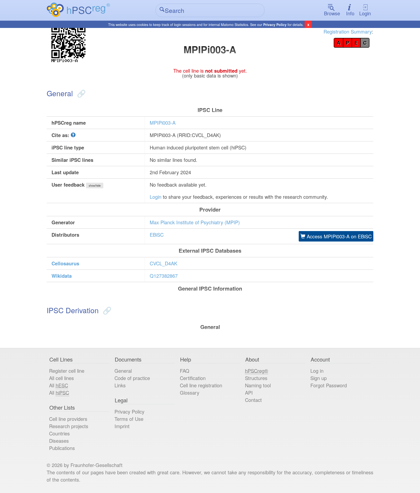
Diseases (59, 440)
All (58, 385)
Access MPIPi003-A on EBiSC (338, 236)
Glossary (189, 392)
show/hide (95, 185)
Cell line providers (68, 418)
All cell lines (61, 377)
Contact (253, 399)
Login (365, 13)
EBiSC (157, 234)
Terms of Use (128, 418)
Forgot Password (328, 385)
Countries (59, 433)
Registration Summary (348, 31)
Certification (193, 377)
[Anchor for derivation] (106, 310)
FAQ (184, 370)
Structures (256, 377)
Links (120, 385)
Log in (317, 370)
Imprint (122, 426)
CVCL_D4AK (163, 263)
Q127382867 (164, 275)
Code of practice (132, 377)
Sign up (318, 377)
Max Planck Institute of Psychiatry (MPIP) (195, 222)
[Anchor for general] (80, 93)
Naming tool (258, 385)
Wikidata (62, 275)
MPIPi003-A (162, 122)
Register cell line (66, 370)
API (249, 392)
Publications (62, 447)
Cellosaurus (65, 263)
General (123, 370)
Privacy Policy (275, 24)
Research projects (68, 426)
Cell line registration (201, 385)
